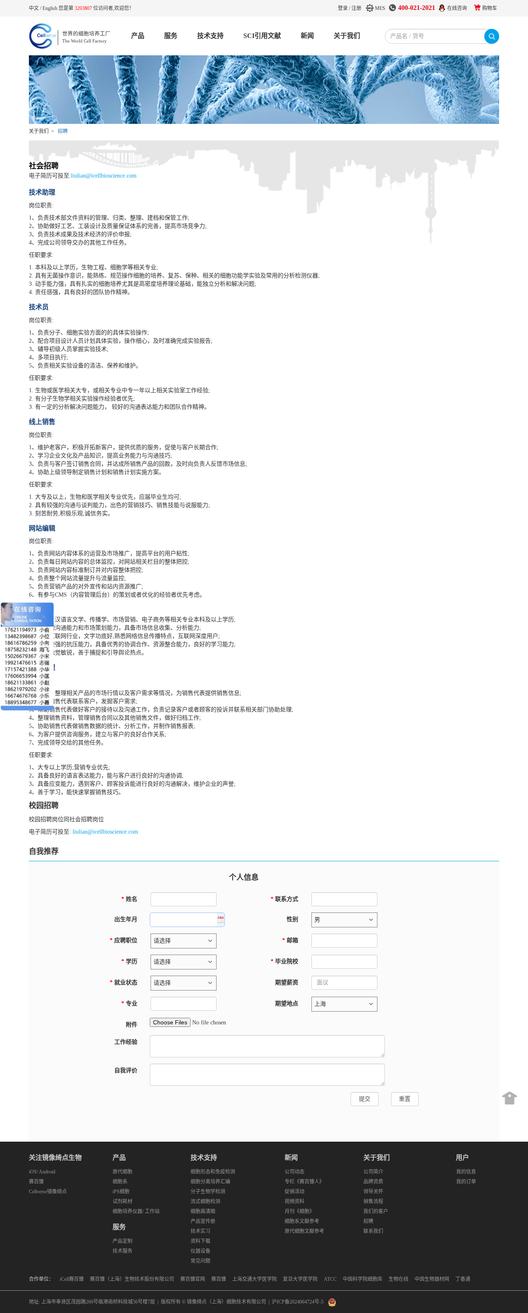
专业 (129, 1003)
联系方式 (284, 899)
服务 (170, 35)
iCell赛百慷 (72, 1279)
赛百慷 (36, 1182)
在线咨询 (457, 8)
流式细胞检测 (205, 1201)
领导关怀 (373, 1191)
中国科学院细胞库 (362, 1279)
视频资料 (294, 1201)
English (50, 8)
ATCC (330, 1279)
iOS (33, 1172)
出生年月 (125, 919)
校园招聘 (44, 805)
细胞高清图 (203, 1211)
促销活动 (294, 1191)
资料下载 (200, 1241)
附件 (131, 1024)
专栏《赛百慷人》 (304, 1182)
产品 (137, 35)
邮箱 (290, 940)
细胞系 (120, 1182)
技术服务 (122, 1251)
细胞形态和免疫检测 (213, 1172)
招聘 (368, 1221)
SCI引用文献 (262, 35)
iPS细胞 (121, 1191)
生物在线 (398, 1279)
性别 (292, 919)
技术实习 (200, 1231)
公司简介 (373, 1172)
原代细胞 (122, 1172)
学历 (129, 961)
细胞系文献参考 (302, 1221)
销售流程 (373, 1201)
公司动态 (294, 1172)
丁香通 (462, 1279)
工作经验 (125, 1042)
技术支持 (210, 35)
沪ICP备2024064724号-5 (297, 1302)
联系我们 (373, 1231)
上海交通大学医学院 (254, 1279)
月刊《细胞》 (299, 1211)
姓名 (129, 899)
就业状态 (123, 982)
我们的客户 (375, 1211)
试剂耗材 (122, 1201)
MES (380, 8)
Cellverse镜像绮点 (48, 1191)
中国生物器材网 (432, 1279)
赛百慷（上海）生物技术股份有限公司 (132, 1279)
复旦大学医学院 (300, 1279)
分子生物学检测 (208, 1191)
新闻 (307, 35)
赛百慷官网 (192, 1279)
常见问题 (200, 1261)
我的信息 (466, 1172)
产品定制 (122, 1241)
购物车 (489, 8)
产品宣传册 (203, 1221)
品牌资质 (373, 1182)
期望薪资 (286, 982)
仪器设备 (200, 1251)
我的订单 (466, 1182)
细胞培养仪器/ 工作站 (136, 1211)
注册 (356, 8)
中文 (34, 8)
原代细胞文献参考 (304, 1231)
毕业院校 (284, 961)
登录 (343, 8)
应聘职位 (123, 940)
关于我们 (347, 35)
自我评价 (125, 1070)
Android (47, 1172)
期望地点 (285, 1003)
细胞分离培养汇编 (210, 1182)
